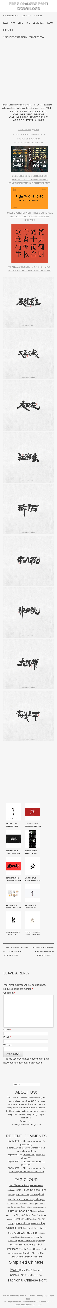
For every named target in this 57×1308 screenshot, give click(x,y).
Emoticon (10, 1219)
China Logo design (32, 1199)
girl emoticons (22, 1223)
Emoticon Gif (21, 1219)
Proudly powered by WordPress (15, 1296)
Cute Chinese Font (20, 1210)
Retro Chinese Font (15, 1253)
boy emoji (11, 1194)
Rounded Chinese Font (33, 1253)
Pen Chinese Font (26, 1240)
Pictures (8, 30)
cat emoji (35, 1194)
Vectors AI (38, 23)
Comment (9, 993)
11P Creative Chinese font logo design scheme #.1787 (42, 951)
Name (7, 1029)
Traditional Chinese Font (26, 1280)
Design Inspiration (32, 16)
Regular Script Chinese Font (32, 1249)
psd (20, 1245)
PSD (28, 23)
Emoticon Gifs (34, 1219)
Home (4, 105)
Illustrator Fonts (13, 23)
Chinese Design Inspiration (20, 105)
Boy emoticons (22, 1194)
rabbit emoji (29, 1244)
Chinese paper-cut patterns (36, 1207)
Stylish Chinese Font (33, 1275)
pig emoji (39, 1240)
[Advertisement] (28, 72)
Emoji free (41, 1215)
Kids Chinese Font (26, 1232)
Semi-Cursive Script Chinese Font (26, 1257)
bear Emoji (34, 1186)
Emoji (50, 23)
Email (7, 1037)
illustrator (26, 1228)
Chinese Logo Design (18, 1207)
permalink (35, 139)
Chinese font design (16, 1203)
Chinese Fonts (11, 16)
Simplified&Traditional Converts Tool (24, 37)
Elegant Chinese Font (26, 1215)
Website (7, 1045)
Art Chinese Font (19, 1185)
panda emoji (30, 1237)
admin (36, 130)
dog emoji (36, 1211)
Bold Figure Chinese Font (31, 1189)
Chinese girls (32, 1203)
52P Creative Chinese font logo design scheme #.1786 (15, 951)
